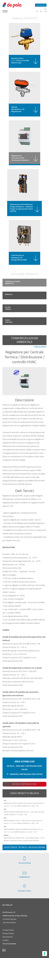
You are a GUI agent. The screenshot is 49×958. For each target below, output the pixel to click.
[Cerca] (45, 8)
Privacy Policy (8, 933)
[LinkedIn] (4, 950)
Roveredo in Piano (24, 890)
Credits (6, 940)
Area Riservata (40, 5)
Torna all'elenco (40, 347)
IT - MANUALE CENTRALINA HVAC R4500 (24, 774)
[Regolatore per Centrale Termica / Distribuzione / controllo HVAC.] (24, 381)
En (41, 11)
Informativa (8, 937)
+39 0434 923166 (9, 922)
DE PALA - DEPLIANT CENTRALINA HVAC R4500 (24, 767)
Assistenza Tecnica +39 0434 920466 (24, 847)
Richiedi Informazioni (24, 784)
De (45, 11)
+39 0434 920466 (24, 863)
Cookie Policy (8, 930)
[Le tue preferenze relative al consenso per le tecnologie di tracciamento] (44, 953)
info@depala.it (24, 877)
